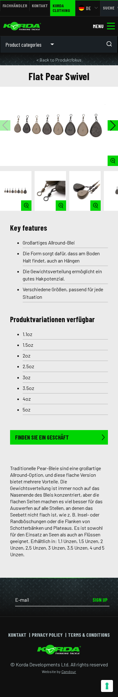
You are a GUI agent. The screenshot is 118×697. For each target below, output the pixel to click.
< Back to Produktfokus (59, 59)
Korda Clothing (61, 8)
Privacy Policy (47, 635)
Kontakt (40, 5)
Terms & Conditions (89, 635)
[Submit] (111, 44)
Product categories (23, 44)
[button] (113, 125)
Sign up (100, 600)
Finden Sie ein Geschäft (42, 437)
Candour (68, 671)
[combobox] (88, 44)
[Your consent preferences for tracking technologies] (107, 686)
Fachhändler (15, 5)
